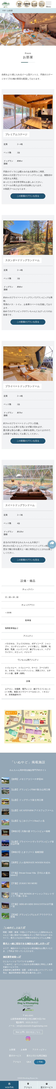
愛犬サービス (15, 1056)
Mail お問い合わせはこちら (28, 1032)
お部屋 (12, 1050)
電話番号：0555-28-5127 (27, 1022)
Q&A (29, 1062)
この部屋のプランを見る (28, 196)
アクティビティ (39, 1050)
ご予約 (40, 1062)
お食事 (24, 1050)
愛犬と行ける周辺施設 (37, 1056)
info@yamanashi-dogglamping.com (32, 1026)
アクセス (17, 1062)
